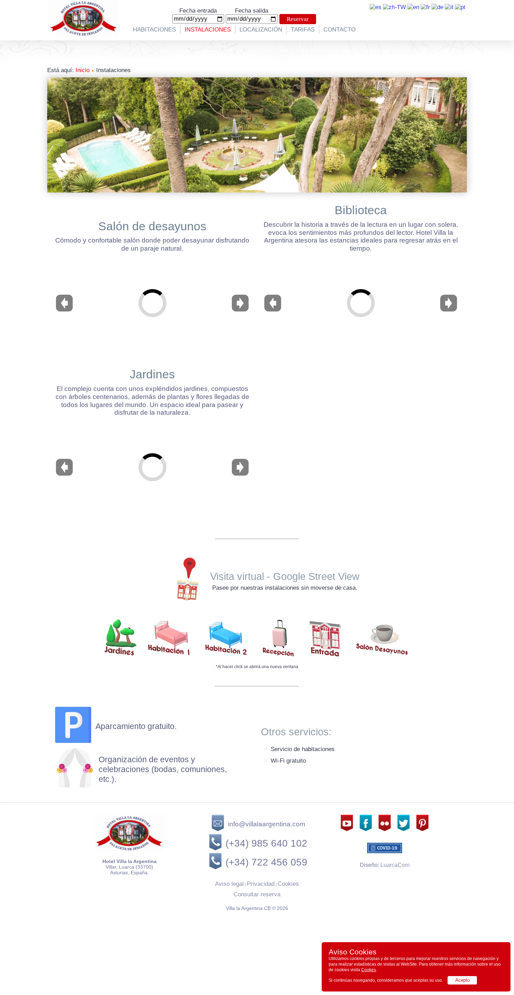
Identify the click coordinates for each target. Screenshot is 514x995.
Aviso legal (229, 884)
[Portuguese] (460, 6)
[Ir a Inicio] (84, 34)
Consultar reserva (257, 894)
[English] (413, 6)
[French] (425, 6)
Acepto (462, 980)
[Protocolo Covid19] (384, 844)
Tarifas (303, 29)
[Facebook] (365, 830)
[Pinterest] (422, 830)
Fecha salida (251, 10)
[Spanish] (375, 6)
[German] (437, 6)
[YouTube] (347, 830)
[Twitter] (403, 830)
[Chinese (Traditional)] (394, 6)
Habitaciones (154, 29)
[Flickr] (384, 830)
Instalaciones (208, 29)
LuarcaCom (394, 865)
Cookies (288, 884)
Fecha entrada (198, 10)
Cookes (368, 969)
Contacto (339, 29)
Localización (261, 29)
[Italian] (449, 6)
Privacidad (260, 884)
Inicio (83, 70)
